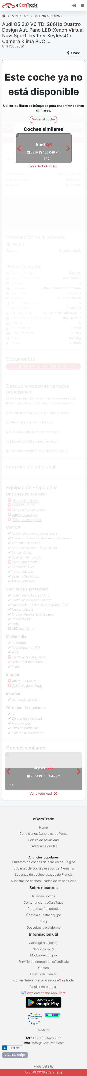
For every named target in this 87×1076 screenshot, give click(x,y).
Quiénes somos (43, 896)
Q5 (26, 16)
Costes (43, 968)
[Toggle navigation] (83, 5)
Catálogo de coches (43, 943)
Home (43, 827)
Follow (15, 1047)
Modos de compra (43, 955)
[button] (19, 148)
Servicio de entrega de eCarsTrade (43, 962)
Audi (15, 16)
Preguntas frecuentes (44, 909)
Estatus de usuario (43, 974)
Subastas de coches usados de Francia (43, 874)
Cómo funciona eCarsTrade (44, 902)
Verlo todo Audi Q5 (43, 166)
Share (75, 53)
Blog (43, 921)
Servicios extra (43, 949)
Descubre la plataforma (43, 927)
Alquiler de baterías (43, 987)
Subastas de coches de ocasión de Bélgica (43, 862)
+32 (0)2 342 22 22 (47, 1038)
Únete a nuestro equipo (43, 915)
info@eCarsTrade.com (48, 1043)
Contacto (43, 1030)
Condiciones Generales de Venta (43, 834)
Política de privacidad (43, 840)
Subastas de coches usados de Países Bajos (43, 881)
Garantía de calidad (43, 846)
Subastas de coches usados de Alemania (44, 868)
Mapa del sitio (44, 1066)
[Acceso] (76, 5)
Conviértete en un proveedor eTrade (43, 980)
